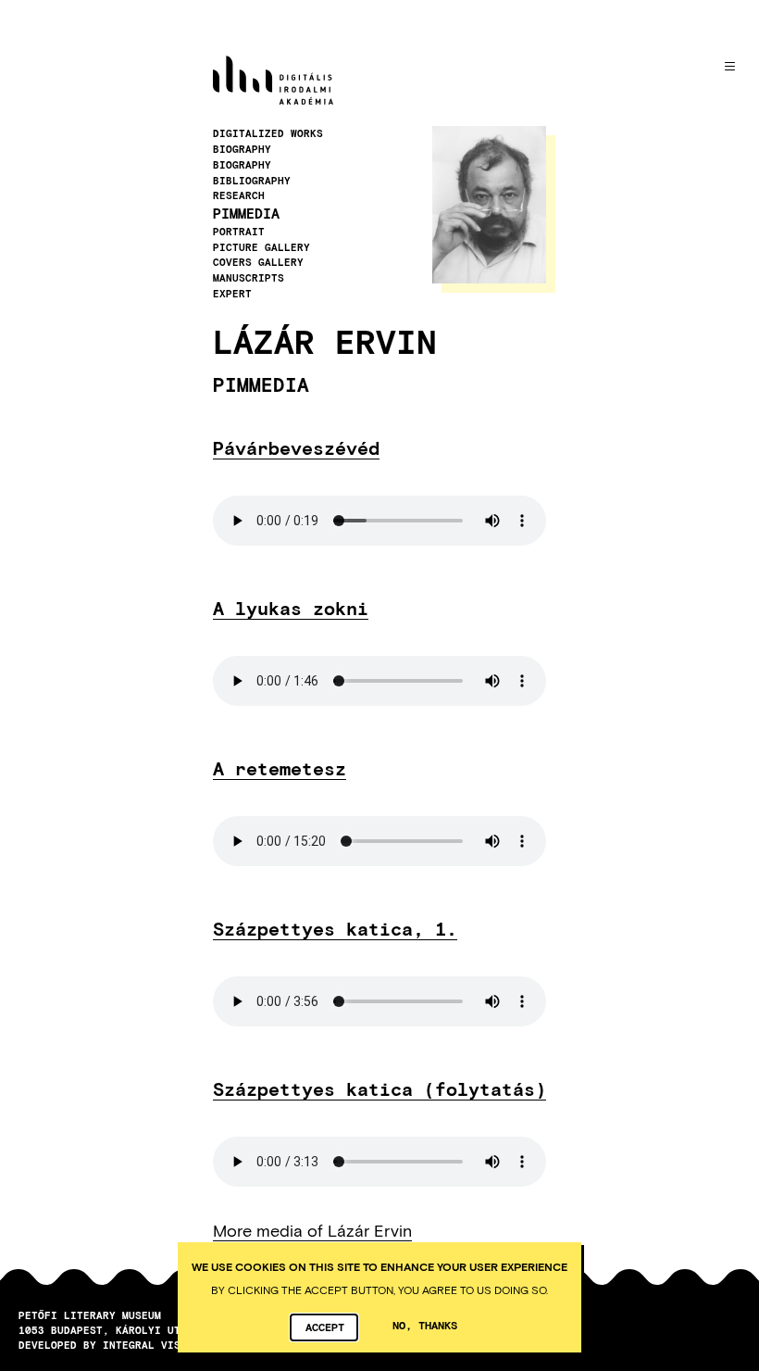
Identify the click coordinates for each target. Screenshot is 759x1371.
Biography (242, 149)
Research (239, 195)
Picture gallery (261, 247)
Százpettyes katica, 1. (335, 928)
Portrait (239, 231)
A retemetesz (279, 768)
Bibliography (252, 180)
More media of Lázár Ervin (312, 1230)
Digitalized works (268, 133)
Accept (324, 1326)
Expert (232, 293)
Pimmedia (246, 213)
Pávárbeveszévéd (296, 447)
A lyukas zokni (290, 608)
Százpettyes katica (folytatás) (379, 1088)
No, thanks (424, 1324)
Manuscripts (248, 277)
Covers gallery (258, 262)
